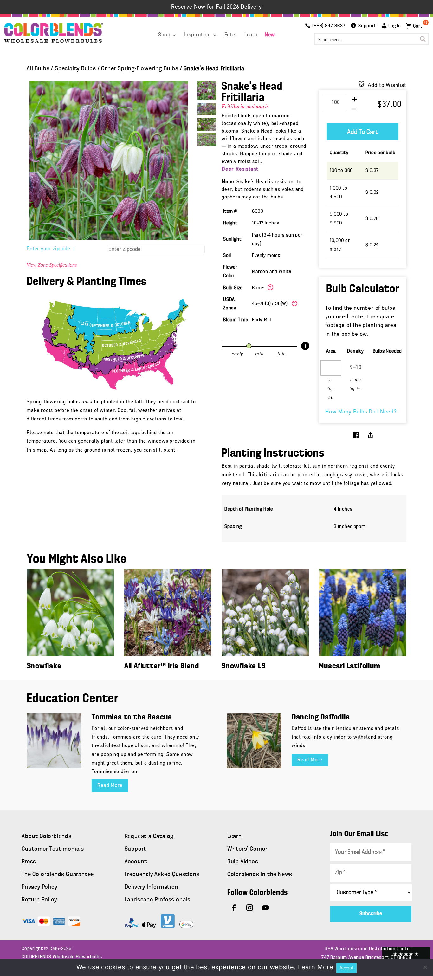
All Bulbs (38, 69)
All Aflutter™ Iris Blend (161, 666)
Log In (394, 26)
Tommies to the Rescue (132, 717)
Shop (164, 35)
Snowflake (44, 666)
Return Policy (39, 900)
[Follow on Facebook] (234, 907)
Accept (346, 967)
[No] (425, 967)
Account (136, 862)
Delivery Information (151, 887)
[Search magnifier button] (422, 39)
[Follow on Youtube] (265, 907)
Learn (251, 35)
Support (136, 849)
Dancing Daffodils (321, 717)
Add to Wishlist (387, 85)
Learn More (315, 967)
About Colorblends (47, 836)
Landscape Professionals (158, 900)
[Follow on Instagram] (249, 907)
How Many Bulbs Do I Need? (361, 412)
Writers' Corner (247, 849)
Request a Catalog (149, 836)
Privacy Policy (39, 887)
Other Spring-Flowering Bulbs (139, 69)
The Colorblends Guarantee (58, 874)
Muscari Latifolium (349, 666)
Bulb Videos (242, 862)
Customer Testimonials (53, 849)
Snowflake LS (244, 666)
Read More (109, 785)
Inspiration (197, 35)
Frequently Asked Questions (162, 874)
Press (29, 862)
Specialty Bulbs (75, 69)
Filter (230, 35)
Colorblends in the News (259, 874)
